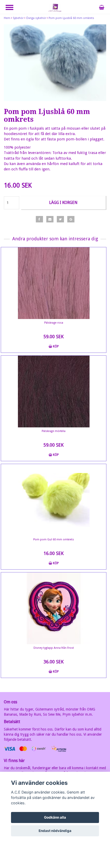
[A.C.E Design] (55, 7)
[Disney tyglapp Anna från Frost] (53, 608)
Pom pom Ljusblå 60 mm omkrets (71, 18)
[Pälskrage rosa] (53, 283)
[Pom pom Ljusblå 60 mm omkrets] (55, 62)
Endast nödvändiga (55, 831)
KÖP (55, 346)
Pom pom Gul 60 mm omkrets (53, 539)
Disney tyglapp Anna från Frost (54, 648)
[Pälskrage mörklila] (53, 391)
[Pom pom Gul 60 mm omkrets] (53, 500)
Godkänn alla (55, 817)
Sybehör (18, 18)
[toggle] (12, 8)
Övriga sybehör (36, 18)
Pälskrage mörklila (53, 431)
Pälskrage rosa (53, 322)
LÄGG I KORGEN (63, 202)
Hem (7, 18)
